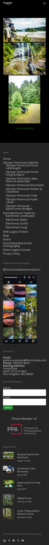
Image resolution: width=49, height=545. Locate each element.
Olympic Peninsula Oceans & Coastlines (24, 190)
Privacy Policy (11, 253)
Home (7, 158)
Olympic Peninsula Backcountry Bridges (19, 207)
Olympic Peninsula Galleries (21, 162)
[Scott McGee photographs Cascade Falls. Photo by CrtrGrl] (24, 59)
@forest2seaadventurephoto (21, 269)
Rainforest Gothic (17, 223)
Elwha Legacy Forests (16, 249)
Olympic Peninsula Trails (21, 195)
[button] (44, 3)
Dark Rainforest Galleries (19, 213)
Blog (6, 235)
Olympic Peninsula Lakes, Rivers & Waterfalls (22, 180)
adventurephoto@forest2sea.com (25, 360)
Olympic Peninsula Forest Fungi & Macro (22, 173)
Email (6, 397)
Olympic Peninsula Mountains (25, 185)
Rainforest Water (17, 219)
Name (7, 388)
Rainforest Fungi (16, 227)
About (7, 239)
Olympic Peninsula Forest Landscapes (22, 166)
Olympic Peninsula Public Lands (22, 200)
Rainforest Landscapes (20, 215)
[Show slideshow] (24, 128)
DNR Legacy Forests (15, 231)
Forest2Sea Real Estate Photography (17, 244)
